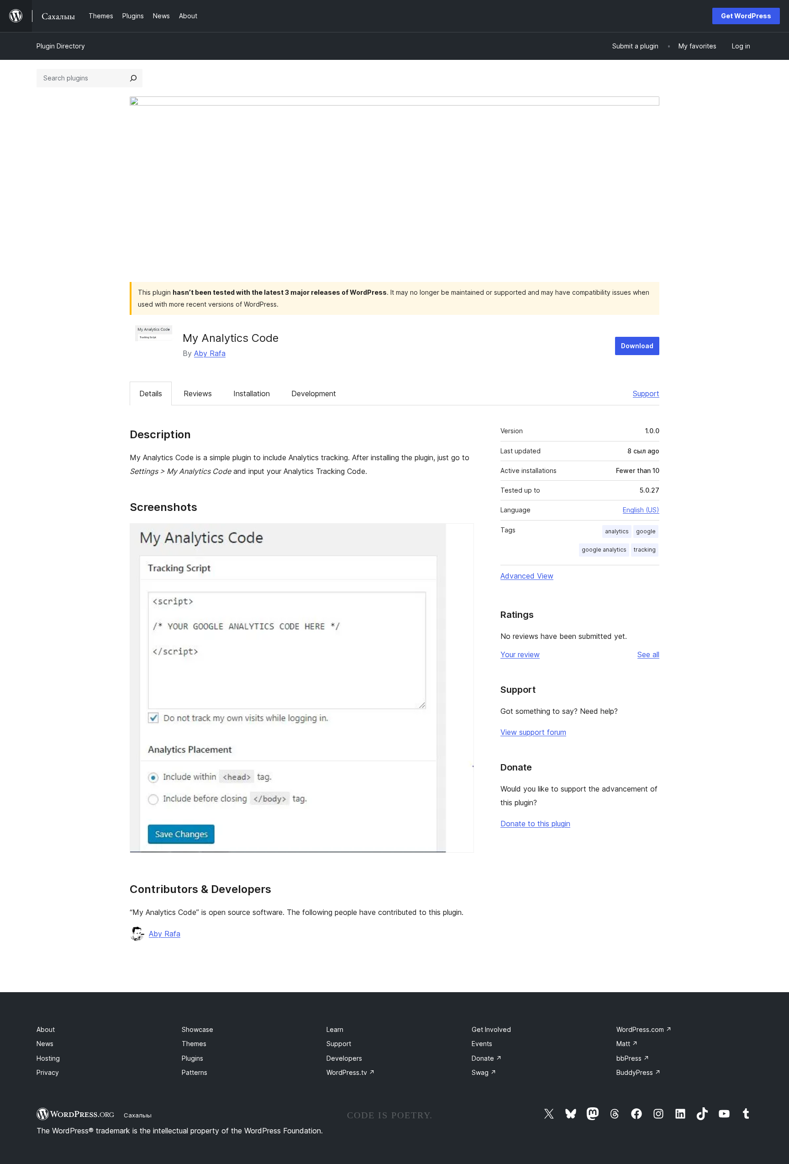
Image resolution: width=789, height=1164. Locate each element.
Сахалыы (138, 1115)
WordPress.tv (350, 1072)
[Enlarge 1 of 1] (461, 535)
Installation (251, 393)
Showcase (197, 1029)
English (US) (641, 510)
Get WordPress (746, 16)
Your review (520, 654)
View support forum (533, 732)
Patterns (194, 1072)
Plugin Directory (61, 46)
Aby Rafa (210, 353)
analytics (617, 531)
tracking (645, 549)
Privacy (48, 1072)
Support (646, 393)
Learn (334, 1029)
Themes (194, 1043)
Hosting (48, 1058)
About (46, 1029)
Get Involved (491, 1029)
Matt (627, 1043)
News (45, 1043)
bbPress (632, 1058)
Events (482, 1043)
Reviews (198, 393)
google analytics (604, 549)
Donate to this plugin (535, 823)
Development (313, 393)
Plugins (192, 1058)
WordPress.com (644, 1029)
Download (637, 346)
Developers (344, 1058)
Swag (484, 1072)
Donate (487, 1058)
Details (150, 393)
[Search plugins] (133, 78)
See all (648, 654)
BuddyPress (638, 1072)
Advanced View (526, 575)
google (646, 531)
